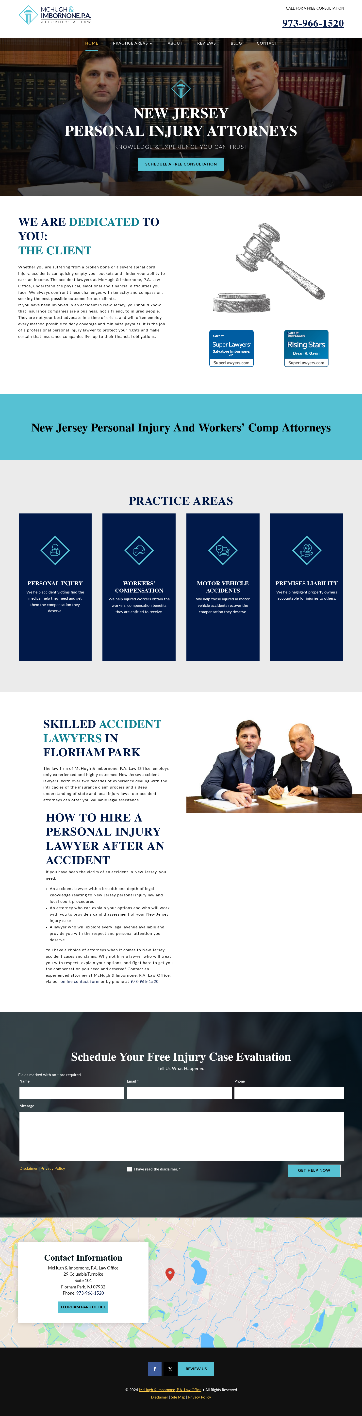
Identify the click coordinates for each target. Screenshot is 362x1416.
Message (26, 1106)
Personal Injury (55, 583)
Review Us (196, 1369)
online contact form (80, 982)
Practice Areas (130, 43)
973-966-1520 (313, 22)
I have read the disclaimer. (157, 1169)
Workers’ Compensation (139, 586)
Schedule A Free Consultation (181, 164)
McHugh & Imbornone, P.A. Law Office (170, 1390)
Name (24, 1081)
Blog (236, 43)
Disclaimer (28, 1168)
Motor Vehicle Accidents (223, 586)
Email (133, 1081)
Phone (239, 1081)
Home (91, 43)
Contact (267, 43)
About (175, 43)
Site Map (178, 1397)
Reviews (206, 43)
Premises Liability (307, 583)
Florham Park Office (83, 1307)
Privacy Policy (53, 1168)
